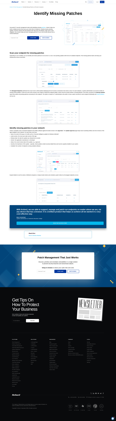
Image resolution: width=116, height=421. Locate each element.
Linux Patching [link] (15, 358)
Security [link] (88, 342)
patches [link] (44, 27)
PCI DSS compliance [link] (16, 369)
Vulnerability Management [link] (17, 345)
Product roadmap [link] (52, 354)
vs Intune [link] (32, 347)
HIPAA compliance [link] (15, 367)
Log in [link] (97, 1)
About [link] (69, 342)
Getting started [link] (52, 362)
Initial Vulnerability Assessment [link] (18, 347)
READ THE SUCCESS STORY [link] (60, 223)
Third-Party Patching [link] (16, 362)
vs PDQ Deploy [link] (34, 345)
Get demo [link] (90, 1)
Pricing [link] (13, 386)
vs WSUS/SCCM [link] (34, 349)
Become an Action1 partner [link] (73, 353)
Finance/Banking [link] (34, 356)
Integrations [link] (51, 358)
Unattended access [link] (15, 376)
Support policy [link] (89, 354)
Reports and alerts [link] (15, 378)
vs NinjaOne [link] (33, 343)
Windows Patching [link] (15, 354)
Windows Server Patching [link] (17, 360)
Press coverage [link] (71, 347)
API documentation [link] (53, 364)
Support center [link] (52, 356)
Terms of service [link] (90, 345)
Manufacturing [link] (33, 360)
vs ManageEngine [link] (34, 342)
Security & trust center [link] (53, 353)
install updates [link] (100, 94)
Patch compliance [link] (15, 364)
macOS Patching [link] (15, 356)
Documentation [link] (52, 360)
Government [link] (33, 358)
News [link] (69, 343)
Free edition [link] (14, 384)
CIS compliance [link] (15, 371)
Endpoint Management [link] (16, 343)
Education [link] (33, 353)
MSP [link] (32, 364)
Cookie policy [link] (89, 349)
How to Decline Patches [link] (35, 235)
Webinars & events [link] (53, 347)
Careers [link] (69, 345)
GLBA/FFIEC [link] (14, 375)
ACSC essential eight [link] (16, 373)
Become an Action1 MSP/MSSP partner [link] (75, 354)
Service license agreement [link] (92, 353)
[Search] (86, 2)
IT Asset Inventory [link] (15, 353)
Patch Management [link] (16, 342)
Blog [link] (50, 342)
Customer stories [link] (71, 349)
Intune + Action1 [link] (34, 351)
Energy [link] (32, 362)
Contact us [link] (89, 360)
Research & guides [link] (53, 343)
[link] (15, 2)
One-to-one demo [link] (52, 351)
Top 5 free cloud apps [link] (53, 367)
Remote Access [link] (15, 351)
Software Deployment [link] (16, 349)
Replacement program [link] (16, 380)
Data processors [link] (90, 356)
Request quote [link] (15, 382)
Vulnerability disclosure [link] (91, 343)
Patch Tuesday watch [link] (53, 345)
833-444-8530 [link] (82, 397)
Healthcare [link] (33, 354)
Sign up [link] (102, 1)
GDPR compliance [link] (90, 351)
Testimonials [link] (70, 351)
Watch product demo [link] (53, 349)
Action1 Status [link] (52, 369)
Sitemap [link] (88, 362)
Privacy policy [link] (89, 347)
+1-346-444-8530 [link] (73, 397)
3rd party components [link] (91, 358)
